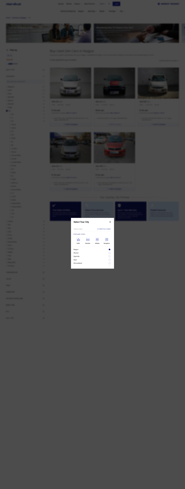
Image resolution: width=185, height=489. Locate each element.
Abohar (76, 253)
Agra (75, 260)
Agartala (76, 256)
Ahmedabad (78, 263)
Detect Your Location (105, 229)
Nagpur (76, 249)
